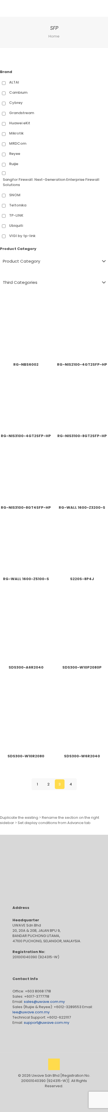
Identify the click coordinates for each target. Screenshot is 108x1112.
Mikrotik (16, 133)
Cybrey (16, 102)
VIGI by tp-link (22, 235)
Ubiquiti (16, 225)
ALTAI (14, 82)
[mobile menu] (100, 8)
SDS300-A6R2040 (26, 667)
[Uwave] (45, 8)
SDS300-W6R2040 (82, 756)
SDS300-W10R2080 (25, 756)
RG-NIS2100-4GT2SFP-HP (82, 364)
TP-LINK (16, 215)
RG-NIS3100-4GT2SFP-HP (26, 435)
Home (54, 36)
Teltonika (17, 205)
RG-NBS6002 (25, 364)
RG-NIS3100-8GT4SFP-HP (26, 507)
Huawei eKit (19, 123)
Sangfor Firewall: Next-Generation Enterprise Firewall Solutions (51, 182)
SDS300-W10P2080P (82, 667)
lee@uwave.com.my (31, 1012)
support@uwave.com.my (46, 1022)
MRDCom (17, 143)
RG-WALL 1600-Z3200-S (82, 507)
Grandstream (21, 112)
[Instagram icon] (60, 1094)
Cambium (18, 92)
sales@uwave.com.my (44, 1001)
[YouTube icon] (54, 1094)
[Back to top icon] (54, 1064)
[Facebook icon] (48, 1094)
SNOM (14, 195)
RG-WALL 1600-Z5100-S (26, 578)
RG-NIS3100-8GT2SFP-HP (82, 435)
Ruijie (13, 163)
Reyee (14, 153)
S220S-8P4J (82, 578)
